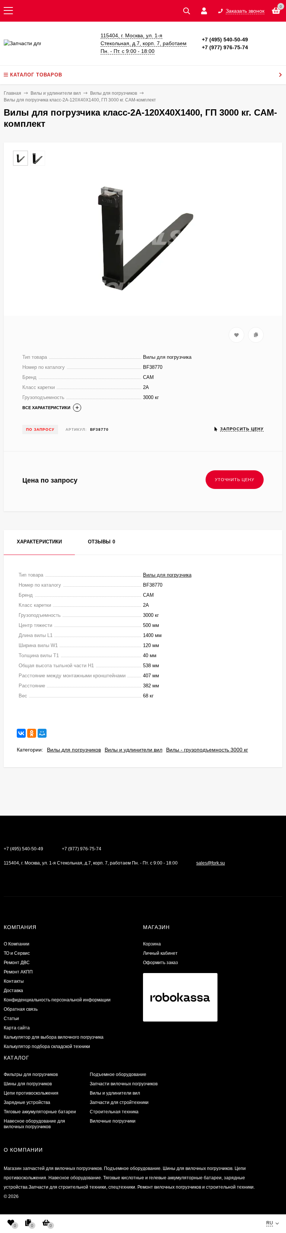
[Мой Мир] (42, 733)
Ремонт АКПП (18, 972)
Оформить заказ (160, 962)
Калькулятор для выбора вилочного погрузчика (54, 1037)
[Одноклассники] (31, 733)
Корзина (152, 944)
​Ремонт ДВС (17, 962)
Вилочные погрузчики (113, 1121)
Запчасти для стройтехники (119, 1102)
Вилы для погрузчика (167, 575)
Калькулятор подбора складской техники (47, 1046)
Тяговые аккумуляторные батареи (40, 1111)
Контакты (14, 981)
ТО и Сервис (17, 953)
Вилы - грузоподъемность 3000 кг (207, 750)
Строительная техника (114, 1111)
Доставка (13, 990)
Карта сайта (17, 1027)
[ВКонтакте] (21, 733)
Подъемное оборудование (118, 1074)
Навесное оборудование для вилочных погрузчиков (34, 1124)
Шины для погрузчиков (28, 1083)
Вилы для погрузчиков (74, 750)
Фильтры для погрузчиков (31, 1074)
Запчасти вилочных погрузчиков (124, 1083)
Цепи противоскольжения (31, 1093)
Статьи (11, 1018)
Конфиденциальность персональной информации (57, 1000)
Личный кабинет (160, 953)
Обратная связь (21, 1009)
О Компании (16, 944)
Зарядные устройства (27, 1102)
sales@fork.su (210, 863)
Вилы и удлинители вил (133, 750)
